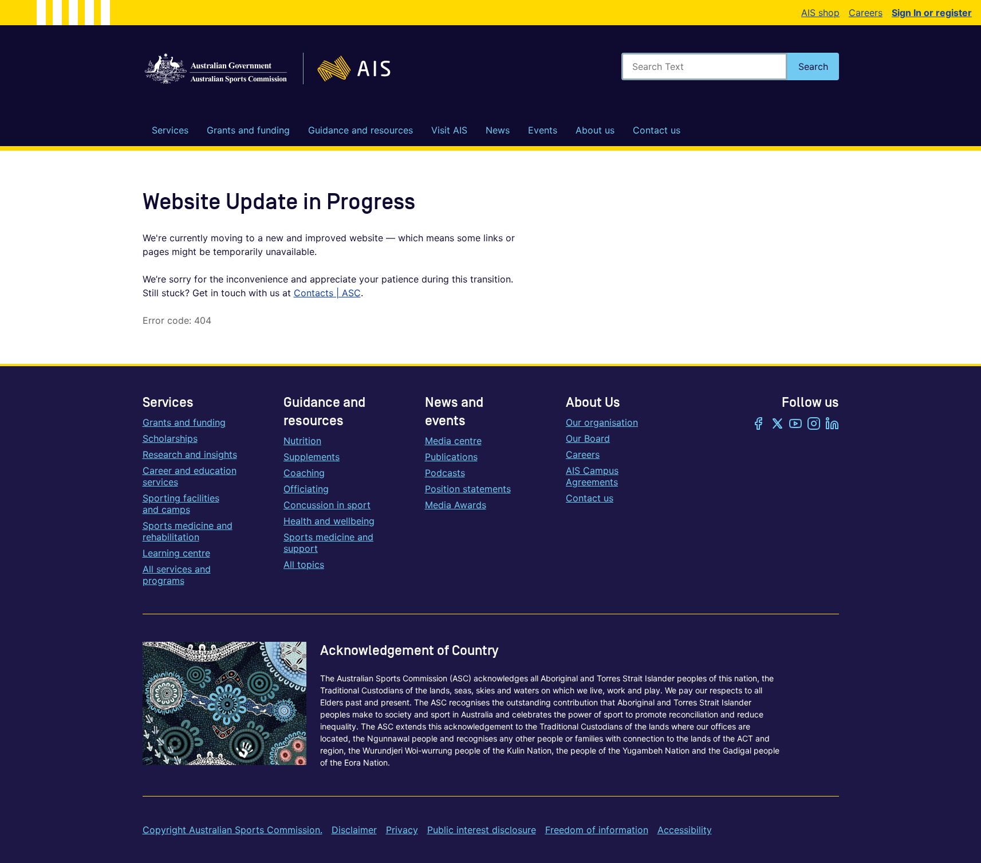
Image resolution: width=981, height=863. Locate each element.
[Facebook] (759, 425)
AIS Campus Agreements (592, 476)
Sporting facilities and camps (181, 503)
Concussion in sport (327, 505)
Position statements (468, 489)
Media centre (453, 440)
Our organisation (602, 422)
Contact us (589, 498)
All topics (303, 564)
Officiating (306, 489)
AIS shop (820, 12)
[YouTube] (795, 425)
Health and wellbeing (329, 521)
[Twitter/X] (777, 425)
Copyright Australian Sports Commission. (232, 829)
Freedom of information (596, 829)
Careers (865, 12)
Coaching (304, 472)
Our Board (588, 438)
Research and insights (190, 454)
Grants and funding (184, 422)
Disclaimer (354, 829)
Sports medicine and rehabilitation (188, 531)
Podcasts (445, 472)
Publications (451, 456)
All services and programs (177, 574)
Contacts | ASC (327, 293)
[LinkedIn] (832, 425)
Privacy (402, 829)
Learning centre (176, 553)
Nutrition (302, 440)
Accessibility (684, 829)
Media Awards (455, 505)
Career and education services (190, 476)
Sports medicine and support (328, 542)
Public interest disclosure (481, 829)
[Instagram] (814, 425)
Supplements (311, 456)
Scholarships (170, 438)
